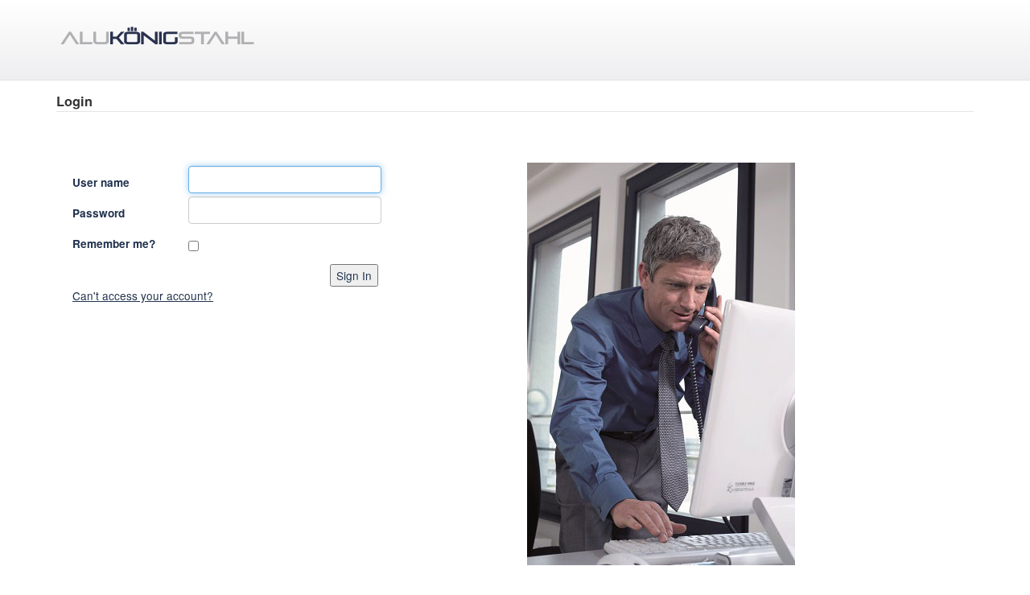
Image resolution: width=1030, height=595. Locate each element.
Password (98, 213)
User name (101, 182)
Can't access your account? (142, 295)
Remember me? (113, 243)
